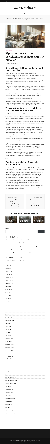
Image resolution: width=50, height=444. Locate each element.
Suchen (7, 228)
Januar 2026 (9, 274)
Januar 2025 (9, 311)
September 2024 (10, 320)
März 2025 (8, 305)
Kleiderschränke (10, 392)
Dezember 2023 (10, 344)
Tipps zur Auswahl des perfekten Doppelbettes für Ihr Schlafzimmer (10, 219)
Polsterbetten (9, 407)
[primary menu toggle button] (25, 14)
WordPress (30, 441)
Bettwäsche (9, 365)
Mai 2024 (8, 329)
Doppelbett (8, 50)
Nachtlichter (9, 401)
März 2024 (8, 335)
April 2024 (8, 332)
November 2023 (10, 347)
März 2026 (8, 268)
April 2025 (8, 302)
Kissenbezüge (9, 389)
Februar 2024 (9, 338)
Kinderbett (9, 386)
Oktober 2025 (9, 283)
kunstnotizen (25, 7)
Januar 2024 (9, 341)
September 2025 (10, 286)
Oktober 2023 (9, 350)
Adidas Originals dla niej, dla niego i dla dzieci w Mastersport (20, 249)
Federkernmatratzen (11, 380)
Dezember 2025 (10, 277)
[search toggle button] (43, 1)
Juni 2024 (8, 326)
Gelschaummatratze (11, 383)
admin (8, 63)
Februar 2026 (9, 271)
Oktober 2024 (9, 317)
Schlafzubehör (36, 1)
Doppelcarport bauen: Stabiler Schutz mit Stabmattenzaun (20, 240)
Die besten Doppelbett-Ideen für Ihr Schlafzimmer (25, 220)
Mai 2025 (8, 299)
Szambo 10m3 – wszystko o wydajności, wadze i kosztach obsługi (21, 246)
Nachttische (9, 404)
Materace (18, 1)
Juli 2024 (8, 323)
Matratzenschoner (10, 398)
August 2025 (9, 289)
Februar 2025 (9, 308)
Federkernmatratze (11, 374)
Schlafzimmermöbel (26, 1)
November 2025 (10, 280)
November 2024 (10, 314)
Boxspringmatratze (11, 368)
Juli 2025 (8, 292)
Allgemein (7, 1)
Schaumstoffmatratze (11, 411)
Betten (12, 1)
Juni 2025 (8, 296)
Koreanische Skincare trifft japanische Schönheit (18, 243)
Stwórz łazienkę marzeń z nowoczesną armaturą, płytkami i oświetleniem (23, 252)
